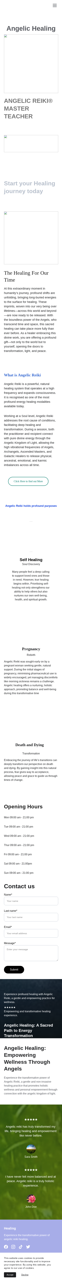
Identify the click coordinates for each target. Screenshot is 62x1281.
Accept (10, 1275)
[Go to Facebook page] (6, 1247)
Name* (8, 894)
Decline (24, 1275)
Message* (10, 943)
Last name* (10, 910)
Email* (8, 927)
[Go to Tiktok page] (21, 1247)
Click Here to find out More (28, 481)
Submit (14, 969)
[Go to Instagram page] (13, 1247)
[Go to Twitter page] (28, 1247)
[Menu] (55, 5)
